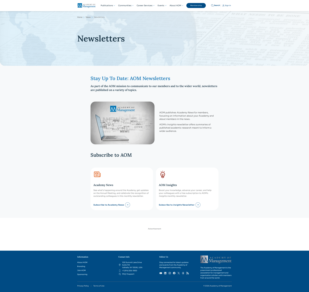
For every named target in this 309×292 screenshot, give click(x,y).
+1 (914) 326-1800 (129, 271)
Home (79, 17)
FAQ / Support (128, 274)
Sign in (228, 5)
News (88, 17)
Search (217, 5)
